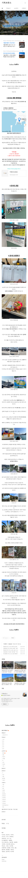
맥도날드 (3, 846)
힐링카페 (3, 849)
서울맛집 (3, 851)
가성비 (7, 846)
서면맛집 (12, 849)
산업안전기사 (5, 735)
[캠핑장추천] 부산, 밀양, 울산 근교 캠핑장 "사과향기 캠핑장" (11, 650)
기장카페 (3, 844)
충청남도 (4, 795)
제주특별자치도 (5, 805)
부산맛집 (3, 834)
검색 (22, 3)
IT (2, 772)
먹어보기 (8, 8)
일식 (3, 745)
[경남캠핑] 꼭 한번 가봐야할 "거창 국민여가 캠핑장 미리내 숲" (11, 652)
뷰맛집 (12, 847)
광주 (3, 788)
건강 (3, 774)
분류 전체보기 (5, 730)
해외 (3, 807)
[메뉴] (25, 3)
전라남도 (4, 803)
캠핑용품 (7, 849)
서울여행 (15, 842)
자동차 (3, 756)
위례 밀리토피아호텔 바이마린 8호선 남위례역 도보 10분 (9, 53)
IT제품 (3, 758)
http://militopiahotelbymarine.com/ (12, 51)
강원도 (3, 790)
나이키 (7, 836)
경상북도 (4, 797)
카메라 (3, 764)
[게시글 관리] (8, 638)
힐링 (15, 847)
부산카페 (12, 851)
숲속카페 (7, 851)
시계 (3, 766)
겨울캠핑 (10, 840)
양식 (3, 746)
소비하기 (16, 8)
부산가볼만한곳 (5, 840)
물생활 (3, 778)
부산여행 (11, 846)
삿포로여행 (8, 844)
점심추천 (7, 834)
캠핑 (3, 753)
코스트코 (3, 836)
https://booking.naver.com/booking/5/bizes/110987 (12, 40)
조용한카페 (4, 847)
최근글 (3, 823)
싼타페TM (11, 836)
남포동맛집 (4, 838)
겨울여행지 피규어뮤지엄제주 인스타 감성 (9, 43)
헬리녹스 (13, 844)
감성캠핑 (8, 847)
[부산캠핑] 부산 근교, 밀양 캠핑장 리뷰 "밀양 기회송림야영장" (11, 654)
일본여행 (11, 842)
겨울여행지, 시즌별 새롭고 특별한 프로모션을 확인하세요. (9, 56)
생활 (3, 755)
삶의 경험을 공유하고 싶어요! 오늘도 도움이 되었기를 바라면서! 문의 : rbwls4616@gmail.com (10, 700)
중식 (3, 743)
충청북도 (4, 794)
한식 (3, 741)
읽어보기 (3, 811)
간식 (3, 748)
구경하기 (24, 8)
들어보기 (3, 768)
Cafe (3, 739)
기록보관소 (6, 3)
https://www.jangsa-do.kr (14, 168)
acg (10, 838)
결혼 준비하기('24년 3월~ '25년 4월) (10, 809)
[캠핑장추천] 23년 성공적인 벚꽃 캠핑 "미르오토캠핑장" (10, 647)
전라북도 (4, 801)
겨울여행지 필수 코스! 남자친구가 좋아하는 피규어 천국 (9, 45)
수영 (3, 762)
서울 (3, 784)
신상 (8, 838)
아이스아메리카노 (5, 842)
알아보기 (3, 770)
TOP (25, 877)
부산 (3, 786)
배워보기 (3, 733)
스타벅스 (12, 834)
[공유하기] (6, 638)
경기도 (3, 792)
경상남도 (10, 644)
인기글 (7, 823)
